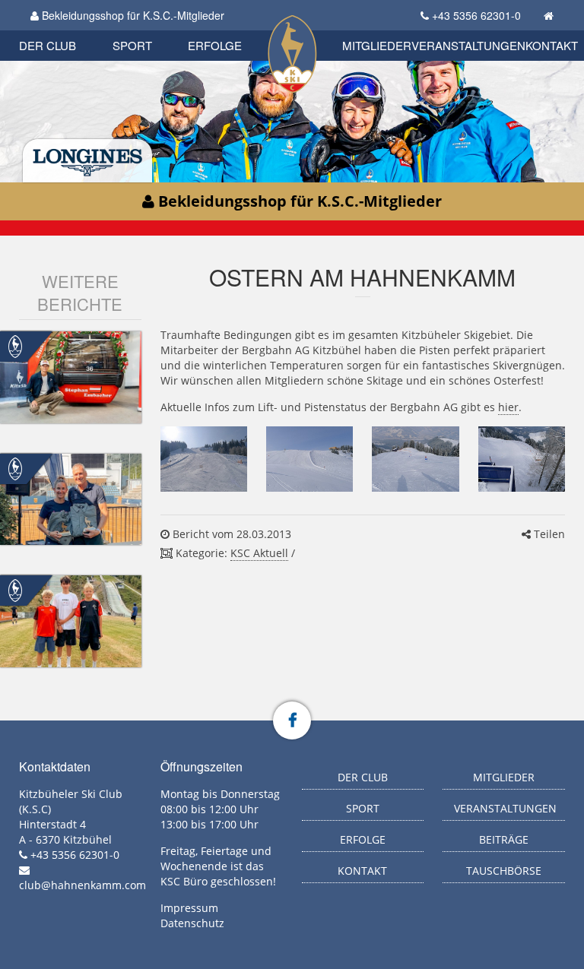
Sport (132, 45)
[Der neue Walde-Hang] (203, 459)
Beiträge (503, 839)
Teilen (548, 534)
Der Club (47, 45)
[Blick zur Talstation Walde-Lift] (415, 459)
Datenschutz (192, 923)
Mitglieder (376, 45)
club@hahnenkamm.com (82, 885)
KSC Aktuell (259, 553)
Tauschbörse (503, 870)
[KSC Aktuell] (15, 345)
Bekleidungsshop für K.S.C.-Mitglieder (131, 15)
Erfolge (215, 45)
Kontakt (551, 45)
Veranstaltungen (468, 45)
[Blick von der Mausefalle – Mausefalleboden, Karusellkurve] (521, 459)
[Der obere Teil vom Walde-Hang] (309, 459)
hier (508, 407)
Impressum (189, 908)
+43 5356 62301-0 (476, 15)
